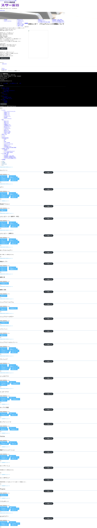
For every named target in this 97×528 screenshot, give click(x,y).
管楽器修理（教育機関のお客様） (58, 20)
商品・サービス (5, 96)
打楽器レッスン (7, 114)
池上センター (6, 120)
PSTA (5, 141)
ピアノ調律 (6, 154)
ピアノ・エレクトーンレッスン (9, 111)
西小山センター (20, 19)
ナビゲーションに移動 (12, 0)
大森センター (6, 123)
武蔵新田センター (7, 124)
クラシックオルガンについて (9, 151)
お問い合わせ (2, 10)
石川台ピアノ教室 (20, 24)
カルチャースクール (7, 20)
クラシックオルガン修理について (58, 22)
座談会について (41, 19)
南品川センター (20, 23)
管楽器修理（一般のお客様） (57, 19)
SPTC (5, 139)
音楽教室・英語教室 (5, 88)
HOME (3, 161)
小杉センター (19, 22)
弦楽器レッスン (7, 113)
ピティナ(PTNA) (7, 142)
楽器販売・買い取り (7, 97)
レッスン (3, 110)
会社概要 (3, 99)
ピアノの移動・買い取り (8, 152)
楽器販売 (5, 149)
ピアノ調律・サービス (8, 98)
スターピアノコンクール (8, 143)
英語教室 (5, 19)
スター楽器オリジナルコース (9, 90)
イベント (3, 135)
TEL (3, 165)
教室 (3, 92)
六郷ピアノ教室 (20, 25)
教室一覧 (5, 94)
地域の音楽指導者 (5, 137)
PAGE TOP (94, 511)
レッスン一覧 (6, 89)
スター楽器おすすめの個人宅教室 (44, 22)
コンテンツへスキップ (4, 0)
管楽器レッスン (7, 112)
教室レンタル (6, 91)
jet (4, 140)
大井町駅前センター (7, 125)
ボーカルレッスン (7, 116)
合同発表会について (41, 20)
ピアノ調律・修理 (5, 153)
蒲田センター (6, 122)
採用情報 (5, 102)
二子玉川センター (20, 20)
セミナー (3, 136)
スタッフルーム (3, 104)
